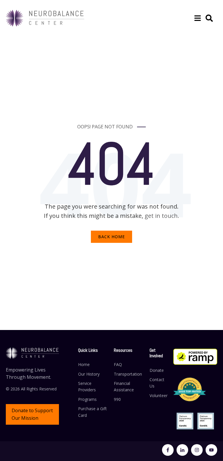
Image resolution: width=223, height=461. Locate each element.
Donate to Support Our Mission (32, 414)
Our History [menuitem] (89, 374)
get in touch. (162, 216)
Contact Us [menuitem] (157, 383)
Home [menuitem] (84, 364)
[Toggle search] (209, 18)
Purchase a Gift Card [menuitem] (92, 412)
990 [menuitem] (117, 399)
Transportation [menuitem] (128, 374)
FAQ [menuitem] (118, 364)
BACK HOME (111, 236)
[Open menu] (197, 18)
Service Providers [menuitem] (87, 386)
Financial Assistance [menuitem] (124, 386)
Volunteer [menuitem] (159, 395)
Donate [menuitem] (157, 370)
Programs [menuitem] (87, 399)
